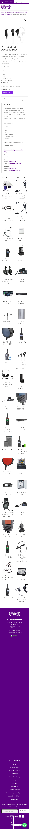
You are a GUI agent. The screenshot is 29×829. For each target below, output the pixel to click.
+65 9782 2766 (8, 2)
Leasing (14, 783)
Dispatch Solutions (14, 789)
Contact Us (14, 799)
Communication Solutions (11, 12)
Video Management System (14, 793)
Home (2, 12)
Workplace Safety (14, 777)
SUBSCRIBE (23, 810)
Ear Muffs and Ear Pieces (13, 100)
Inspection (14, 786)
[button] (25, 20)
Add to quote (7, 92)
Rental (14, 780)
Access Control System (14, 796)
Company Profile (14, 767)
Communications (14, 770)
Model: (3, 86)
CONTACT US (11, 822)
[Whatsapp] (24, 825)
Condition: (4, 89)
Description (7, 104)
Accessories (21, 12)
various (25, 100)
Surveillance (14, 773)
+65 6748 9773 (12, 161)
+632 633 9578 (12, 168)
